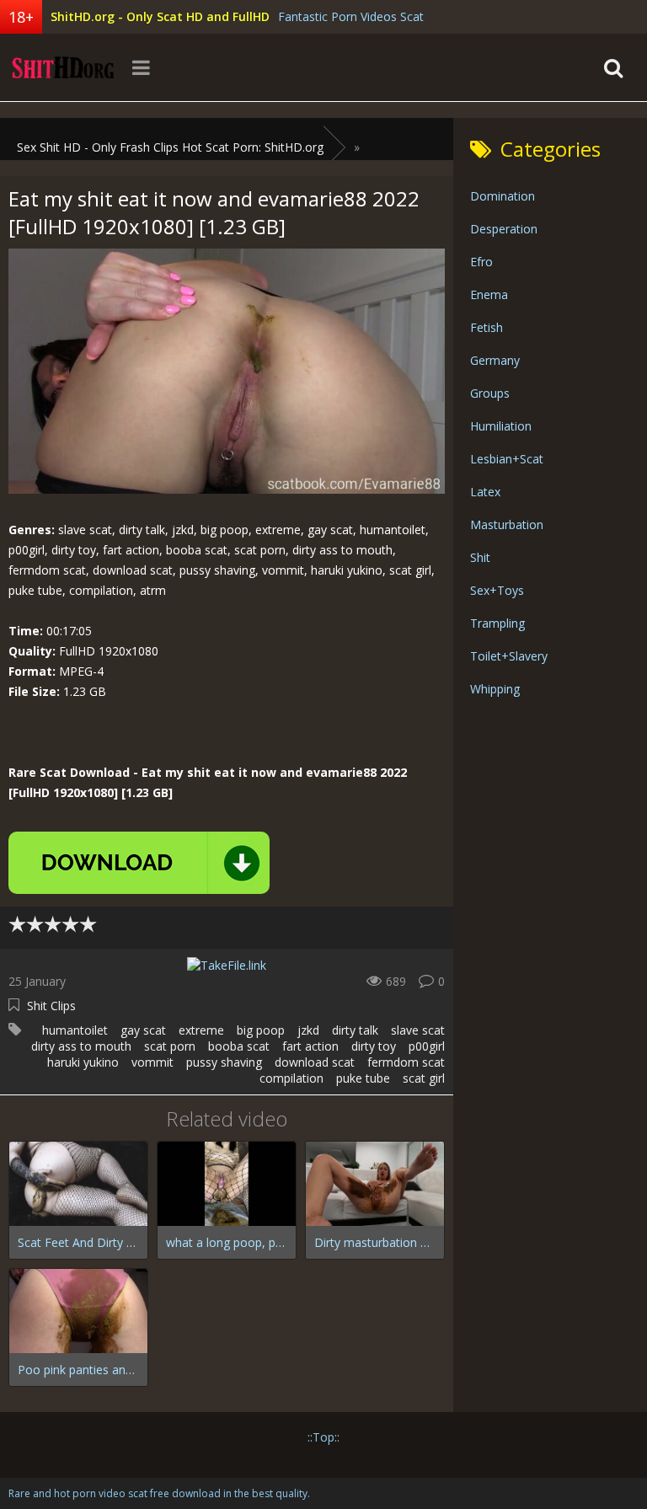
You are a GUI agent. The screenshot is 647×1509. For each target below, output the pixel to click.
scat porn (169, 1046)
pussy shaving (224, 1062)
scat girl (424, 1078)
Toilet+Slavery (509, 656)
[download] (139, 863)
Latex (485, 492)
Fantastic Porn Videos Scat (351, 16)
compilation (291, 1078)
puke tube (363, 1078)
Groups (490, 393)
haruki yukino (83, 1062)
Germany (495, 360)
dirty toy (373, 1046)
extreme (201, 1030)
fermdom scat (406, 1062)
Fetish (486, 327)
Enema (489, 294)
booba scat (239, 1046)
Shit (480, 557)
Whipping (495, 689)
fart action (310, 1046)
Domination (502, 196)
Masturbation (506, 524)
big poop (261, 1030)
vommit (152, 1062)
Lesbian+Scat (506, 459)
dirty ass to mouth (81, 1046)
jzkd (308, 1030)
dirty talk (355, 1030)
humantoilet (75, 1030)
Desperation (503, 229)
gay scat (143, 1030)
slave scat (418, 1030)
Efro (481, 262)
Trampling (497, 623)
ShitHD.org (63, 67)
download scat (315, 1062)
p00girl (427, 1046)
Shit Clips (51, 1006)
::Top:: (323, 1437)
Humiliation (501, 426)
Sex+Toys (497, 590)
